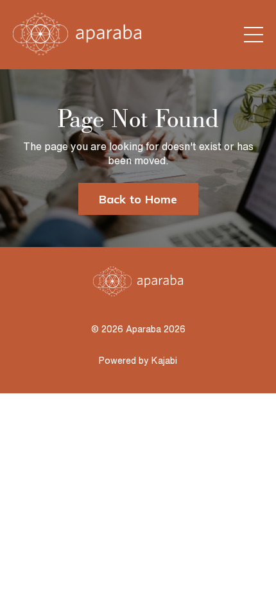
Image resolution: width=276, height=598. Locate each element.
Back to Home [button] (138, 199)
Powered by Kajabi (138, 360)
